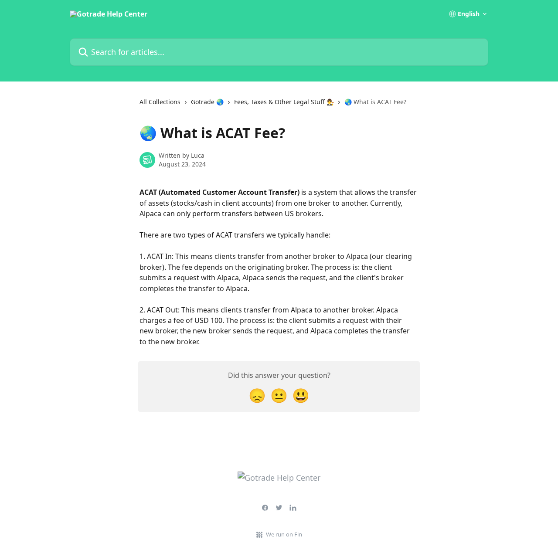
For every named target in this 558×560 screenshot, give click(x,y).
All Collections (160, 102)
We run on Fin (284, 534)
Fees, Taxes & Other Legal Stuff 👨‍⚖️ (284, 102)
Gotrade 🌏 (207, 102)
